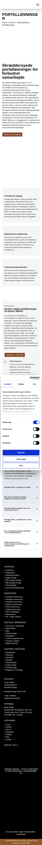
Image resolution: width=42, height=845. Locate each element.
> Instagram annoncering (13, 599)
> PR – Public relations (12, 617)
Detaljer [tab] (21, 384)
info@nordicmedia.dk (12, 698)
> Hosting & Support (11, 641)
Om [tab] (34, 384)
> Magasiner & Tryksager (13, 670)
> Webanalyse (9, 573)
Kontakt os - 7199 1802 (14, 355)
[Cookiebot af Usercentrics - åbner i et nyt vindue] (29, 377)
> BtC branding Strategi (12, 580)
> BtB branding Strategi (12, 583)
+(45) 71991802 (10, 696)
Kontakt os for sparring (12, 134)
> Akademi (8, 734)
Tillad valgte (21, 459)
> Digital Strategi (10, 578)
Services (12, 22)
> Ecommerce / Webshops (14, 626)
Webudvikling (23, 22)
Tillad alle (21, 453)
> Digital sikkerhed (11, 643)
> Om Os (7, 729)
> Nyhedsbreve (10, 614)
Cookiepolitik (21, 834)
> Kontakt (7, 739)
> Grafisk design (10, 665)
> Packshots (9, 657)
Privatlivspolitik (29, 832)
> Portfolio (8, 727)
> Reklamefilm (9, 652)
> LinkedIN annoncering (13, 602)
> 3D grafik (8, 660)
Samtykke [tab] (7, 384)
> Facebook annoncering (13, 597)
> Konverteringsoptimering (14, 588)
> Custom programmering (13, 638)
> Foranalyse (9, 570)
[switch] (36, 429)
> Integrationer (9, 636)
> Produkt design (10, 667)
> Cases (7, 724)
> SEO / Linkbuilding (11, 612)
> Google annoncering (12, 609)
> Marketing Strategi (11, 575)
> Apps (6, 631)
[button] (37, 4)
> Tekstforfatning (10, 662)
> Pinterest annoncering (13, 604)
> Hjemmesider (10, 628)
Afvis (21, 466)
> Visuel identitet (10, 585)
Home (4, 22)
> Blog (6, 737)
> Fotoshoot (8, 655)
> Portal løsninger (10, 633)
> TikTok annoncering (12, 607)
